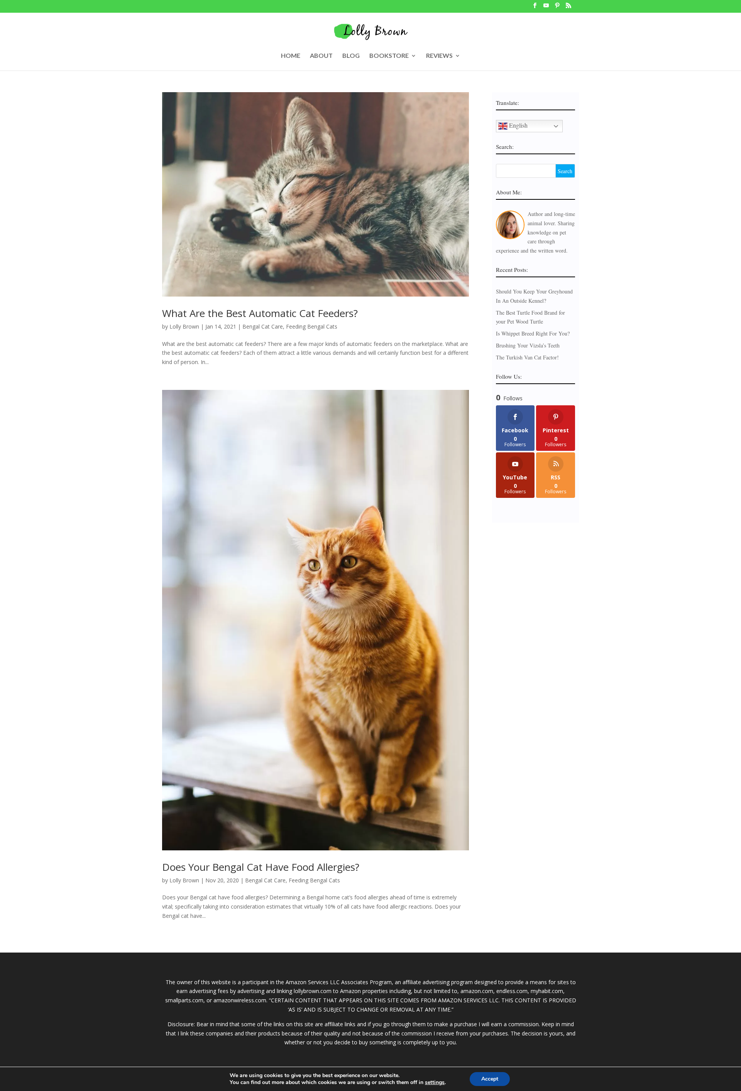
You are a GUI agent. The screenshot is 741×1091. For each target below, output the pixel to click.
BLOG (351, 56)
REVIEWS (439, 56)
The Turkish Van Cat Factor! (527, 357)
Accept (489, 1079)
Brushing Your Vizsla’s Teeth (528, 345)
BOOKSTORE (389, 56)
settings (435, 1082)
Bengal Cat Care (262, 326)
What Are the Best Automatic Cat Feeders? (260, 313)
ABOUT (321, 56)
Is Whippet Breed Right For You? (533, 333)
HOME (290, 56)
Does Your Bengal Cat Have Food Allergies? (260, 867)
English (518, 125)
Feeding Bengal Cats (311, 326)
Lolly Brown (184, 326)
